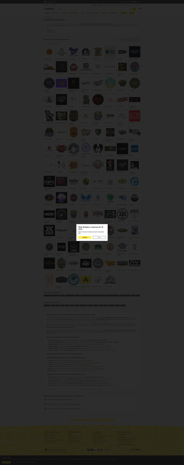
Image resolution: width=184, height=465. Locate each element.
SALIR (99, 237)
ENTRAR (84, 237)
